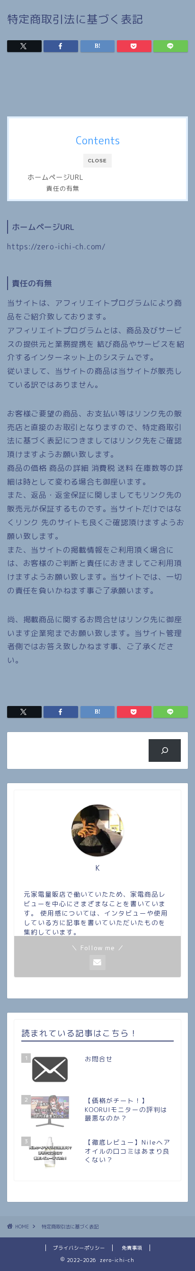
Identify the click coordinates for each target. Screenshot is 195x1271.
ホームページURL (55, 177)
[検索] (165, 750)
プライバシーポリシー (79, 1248)
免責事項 (132, 1248)
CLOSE (97, 160)
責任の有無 (63, 188)
